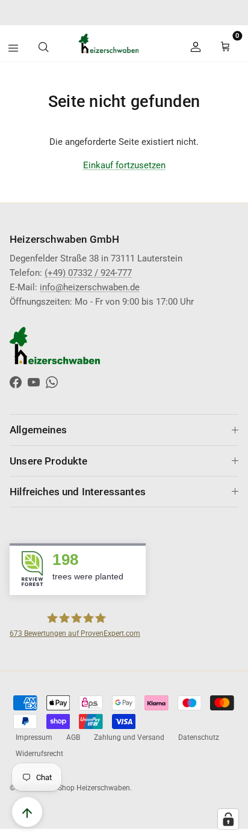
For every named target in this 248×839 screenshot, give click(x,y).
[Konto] (198, 43)
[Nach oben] (27, 812)
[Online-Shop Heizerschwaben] (99, 43)
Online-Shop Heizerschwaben (83, 788)
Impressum (34, 737)
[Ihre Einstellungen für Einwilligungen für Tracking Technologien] (228, 819)
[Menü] (13, 48)
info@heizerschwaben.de (184, 16)
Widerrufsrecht (39, 753)
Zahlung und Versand (129, 737)
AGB (73, 737)
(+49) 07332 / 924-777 (88, 272)
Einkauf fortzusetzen (124, 165)
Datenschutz (198, 737)
